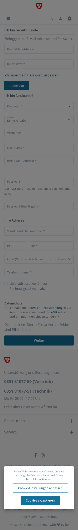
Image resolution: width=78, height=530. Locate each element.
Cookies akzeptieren (40, 500)
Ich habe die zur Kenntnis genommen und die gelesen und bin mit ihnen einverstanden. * (40, 312)
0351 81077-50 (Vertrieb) (28, 381)
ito (67, 524)
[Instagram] (42, 457)
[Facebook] (36, 457)
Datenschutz (48, 517)
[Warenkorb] (70, 18)
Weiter (39, 340)
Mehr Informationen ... (39, 479)
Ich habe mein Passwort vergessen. (31, 75)
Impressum (29, 517)
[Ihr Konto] (60, 18)
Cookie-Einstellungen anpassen (40, 488)
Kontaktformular (44, 407)
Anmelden (17, 86)
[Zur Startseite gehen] (39, 6)
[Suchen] (51, 18)
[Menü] (8, 18)
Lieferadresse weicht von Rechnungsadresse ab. (28, 286)
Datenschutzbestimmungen (46, 308)
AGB (54, 312)
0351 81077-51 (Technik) (28, 391)
